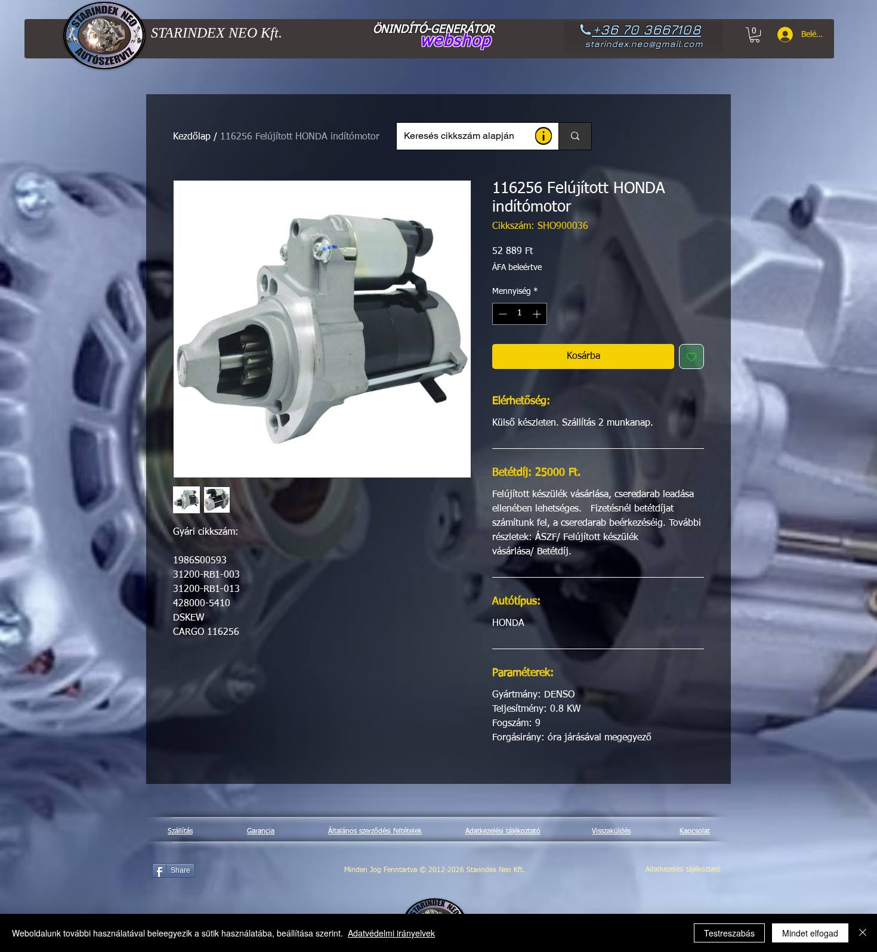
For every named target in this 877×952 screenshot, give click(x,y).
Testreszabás (729, 933)
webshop (455, 41)
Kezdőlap (192, 137)
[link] (755, 34)
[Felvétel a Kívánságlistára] (691, 356)
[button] (543, 136)
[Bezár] (863, 932)
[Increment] (537, 313)
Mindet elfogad (810, 933)
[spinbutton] (519, 313)
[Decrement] (501, 313)
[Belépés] (781, 34)
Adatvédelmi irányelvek (391, 933)
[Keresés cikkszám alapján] (574, 136)
